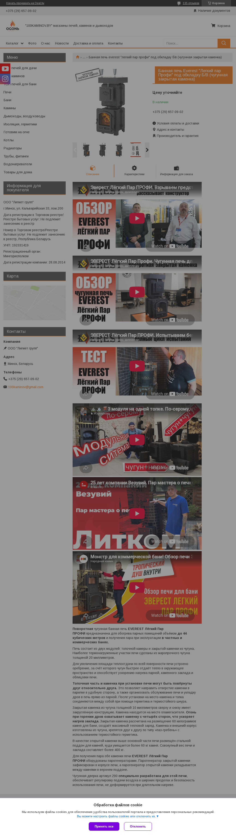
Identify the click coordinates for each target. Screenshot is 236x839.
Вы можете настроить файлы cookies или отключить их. (116, 816)
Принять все (104, 826)
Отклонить (138, 826)
